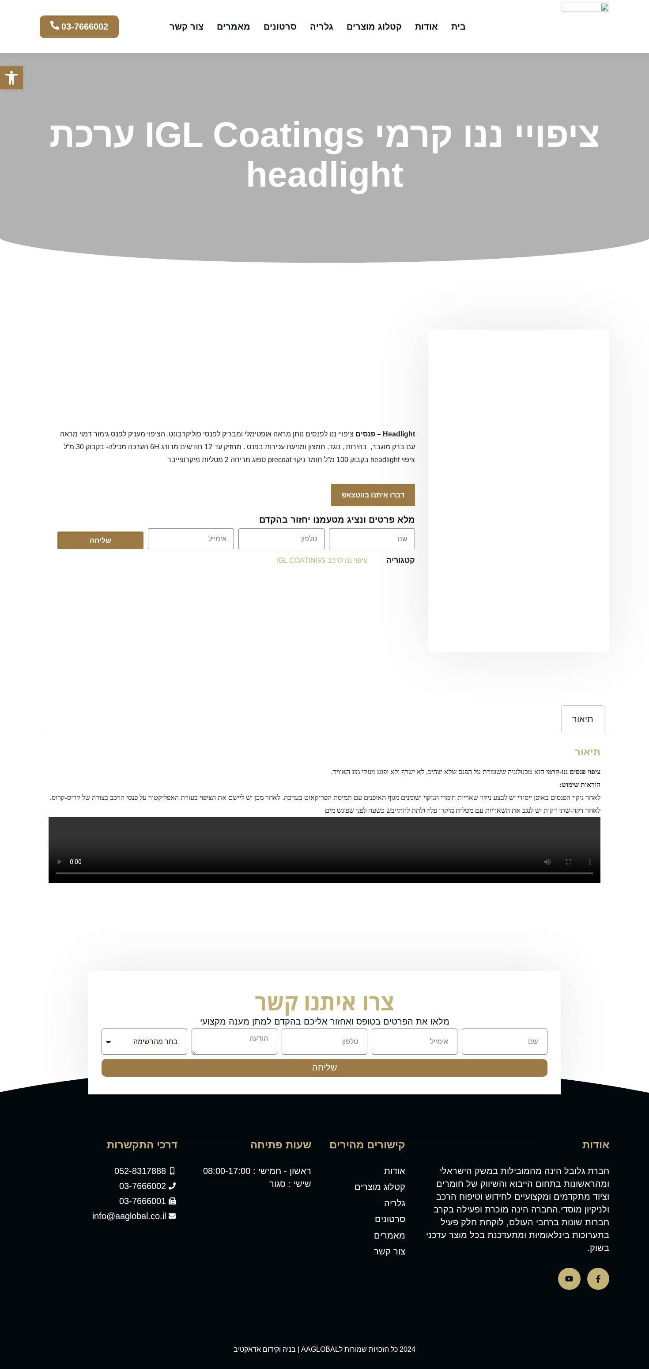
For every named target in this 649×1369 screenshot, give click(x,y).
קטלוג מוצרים (374, 26)
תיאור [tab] (582, 719)
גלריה (321, 26)
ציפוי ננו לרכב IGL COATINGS (322, 560)
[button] (11, 77)
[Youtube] (569, 1279)
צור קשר (187, 26)
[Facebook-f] (598, 1279)
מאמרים (233, 26)
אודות (426, 26)
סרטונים (280, 26)
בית (458, 26)
